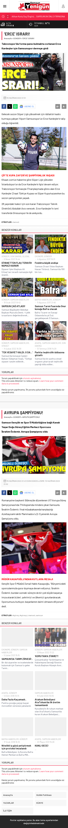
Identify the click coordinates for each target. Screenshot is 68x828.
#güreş (15, 615)
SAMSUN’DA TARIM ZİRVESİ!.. (17, 659)
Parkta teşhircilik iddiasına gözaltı (49, 354)
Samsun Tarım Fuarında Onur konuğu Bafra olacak (50, 307)
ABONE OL (29, 106)
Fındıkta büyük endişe (46, 262)
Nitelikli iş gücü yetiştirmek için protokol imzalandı (16, 747)
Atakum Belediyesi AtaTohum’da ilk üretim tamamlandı (47, 702)
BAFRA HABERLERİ (43, 299)
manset (15, 222)
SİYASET (5, 346)
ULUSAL (26, 256)
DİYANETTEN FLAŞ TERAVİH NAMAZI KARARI (17, 264)
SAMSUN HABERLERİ (19, 299)
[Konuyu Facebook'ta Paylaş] (4, 106)
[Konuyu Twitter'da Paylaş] (9, 106)
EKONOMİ (39, 256)
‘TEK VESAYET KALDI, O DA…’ (17, 352)
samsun (39, 615)
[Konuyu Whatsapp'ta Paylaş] (15, 106)
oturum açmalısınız (32, 378)
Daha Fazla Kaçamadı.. (14, 699)
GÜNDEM (17, 38)
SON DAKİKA (15, 256)
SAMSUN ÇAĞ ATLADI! (13, 306)
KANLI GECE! (42, 745)
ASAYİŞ (38, 343)
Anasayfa (8, 38)
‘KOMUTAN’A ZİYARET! (47, 656)
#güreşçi (24, 615)
